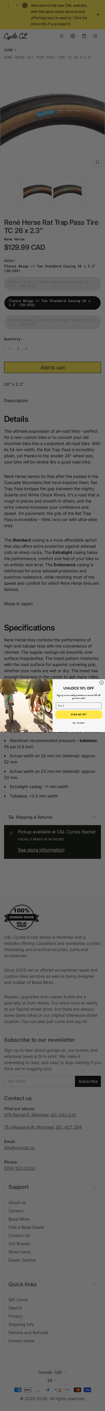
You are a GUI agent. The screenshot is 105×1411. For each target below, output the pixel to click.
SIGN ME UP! (79, 714)
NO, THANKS (79, 722)
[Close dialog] (102, 682)
